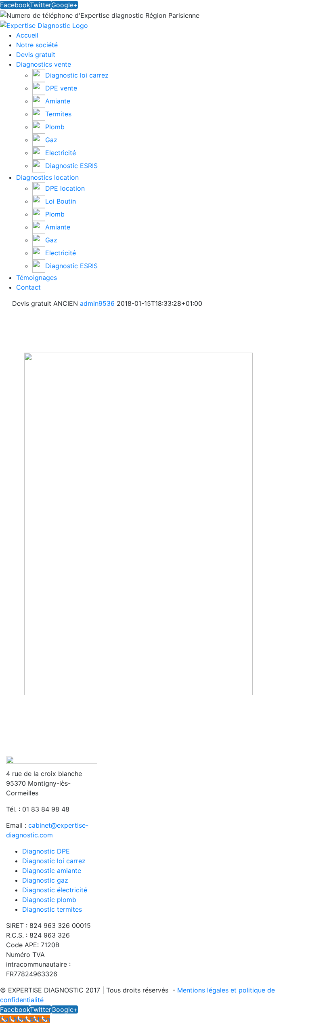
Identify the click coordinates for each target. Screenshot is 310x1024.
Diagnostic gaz (45, 880)
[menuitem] (163, 35)
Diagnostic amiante (51, 870)
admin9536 (97, 303)
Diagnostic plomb (49, 900)
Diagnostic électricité (54, 890)
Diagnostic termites (52, 909)
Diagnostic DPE (46, 851)
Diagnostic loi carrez (54, 861)
